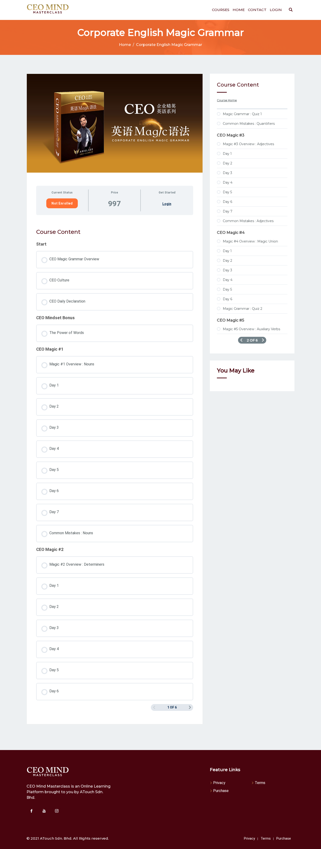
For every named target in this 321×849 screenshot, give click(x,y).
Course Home (227, 100)
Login (276, 10)
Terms (260, 783)
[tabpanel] (114, 220)
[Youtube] (44, 810)
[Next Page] (190, 707)
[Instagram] (56, 810)
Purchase (221, 790)
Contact (257, 10)
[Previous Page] (241, 340)
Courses (220, 10)
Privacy (219, 783)
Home (239, 10)
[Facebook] (31, 810)
